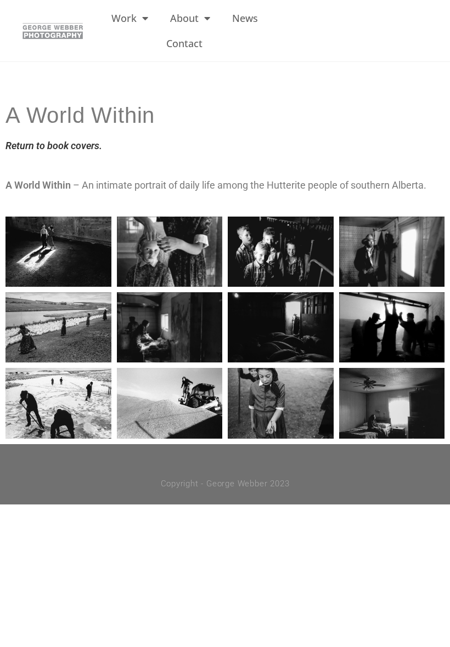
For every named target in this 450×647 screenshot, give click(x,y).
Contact (184, 43)
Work (124, 18)
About (184, 18)
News (245, 18)
